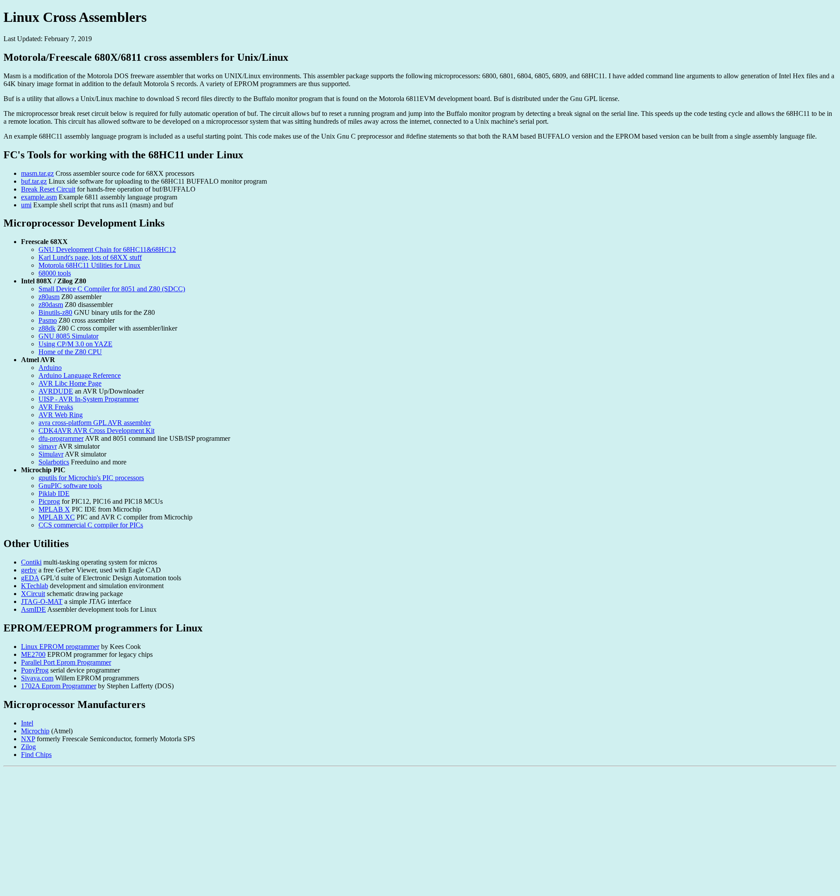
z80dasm (50, 304)
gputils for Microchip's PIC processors (91, 477)
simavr (47, 446)
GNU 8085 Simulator (68, 336)
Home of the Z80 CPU (70, 352)
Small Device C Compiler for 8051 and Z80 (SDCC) (111, 289)
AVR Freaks (55, 407)
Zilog (28, 746)
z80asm (49, 296)
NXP (28, 739)
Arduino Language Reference (79, 375)
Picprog (49, 501)
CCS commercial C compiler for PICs (90, 525)
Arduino (50, 367)
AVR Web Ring (60, 414)
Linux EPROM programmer (60, 646)
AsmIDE (33, 609)
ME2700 (33, 654)
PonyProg (35, 670)
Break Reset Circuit (48, 189)
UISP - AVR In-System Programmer (88, 399)
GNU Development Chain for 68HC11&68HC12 (107, 249)
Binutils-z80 (55, 312)
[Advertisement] (266, 831)
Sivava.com (37, 678)
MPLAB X (54, 509)
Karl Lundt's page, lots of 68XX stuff (90, 257)
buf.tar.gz (34, 181)
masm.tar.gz (37, 173)
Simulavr (50, 454)
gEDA (30, 578)
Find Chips (36, 754)
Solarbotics (53, 462)
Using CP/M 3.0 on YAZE (75, 344)
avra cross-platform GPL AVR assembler (94, 422)
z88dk (47, 328)
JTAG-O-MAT (42, 601)
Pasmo (47, 320)
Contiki (31, 562)
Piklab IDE (54, 493)
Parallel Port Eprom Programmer (66, 662)
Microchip (35, 731)
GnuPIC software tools (70, 485)
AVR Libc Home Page (70, 383)
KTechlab (34, 585)
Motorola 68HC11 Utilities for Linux (89, 265)
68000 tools (54, 273)
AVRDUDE (55, 391)
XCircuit (33, 593)
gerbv (29, 570)
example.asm (39, 197)
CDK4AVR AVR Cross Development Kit (96, 430)
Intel (27, 723)
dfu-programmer (61, 438)
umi (26, 205)
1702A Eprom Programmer (58, 686)
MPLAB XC (56, 517)
